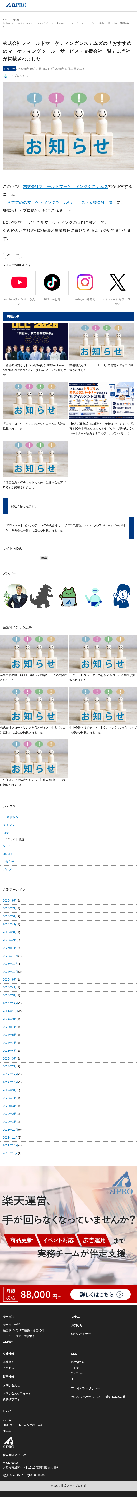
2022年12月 (12, 1074)
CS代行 (8, 1341)
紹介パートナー (81, 1333)
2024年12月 (12, 1003)
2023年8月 (11, 1034)
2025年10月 (12, 971)
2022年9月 (11, 1090)
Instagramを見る (84, 299)
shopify (7, 853)
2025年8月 (11, 979)
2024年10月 (12, 1011)
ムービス (8, 1419)
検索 (44, 558)
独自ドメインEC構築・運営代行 (23, 1330)
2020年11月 (12, 1153)
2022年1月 (11, 1121)
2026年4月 (11, 924)
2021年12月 (12, 1129)
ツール (7, 845)
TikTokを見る (52, 299)
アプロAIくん (19, 75)
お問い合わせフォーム (17, 1393)
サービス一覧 (11, 1324)
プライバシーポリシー (85, 1388)
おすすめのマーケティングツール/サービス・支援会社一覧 (60, 202)
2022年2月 (11, 1113)
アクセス (8, 1367)
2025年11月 (12, 963)
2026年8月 (11, 900)
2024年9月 (11, 1019)
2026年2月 (11, 940)
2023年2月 (11, 1066)
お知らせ (9, 68)
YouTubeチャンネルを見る (19, 302)
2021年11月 (12, 1137)
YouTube (77, 1373)
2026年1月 (11, 947)
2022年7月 (11, 1098)
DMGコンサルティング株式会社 (23, 1425)
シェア (15, 255)
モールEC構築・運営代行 (19, 1336)
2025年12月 (12, 955)
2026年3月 (11, 932)
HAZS (7, 1430)
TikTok (75, 1367)
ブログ (7, 869)
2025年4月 (11, 987)
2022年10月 (12, 1082)
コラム (75, 1316)
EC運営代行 (10, 817)
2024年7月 (11, 1026)
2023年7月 (11, 1042)
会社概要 (8, 1362)
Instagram (77, 1362)
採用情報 (8, 1376)
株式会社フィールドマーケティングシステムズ (65, 186)
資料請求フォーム (14, 1399)
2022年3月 (11, 1105)
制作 (6, 833)
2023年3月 (11, 1058)
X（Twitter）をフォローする (118, 302)
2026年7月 (11, 908)
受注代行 (8, 825)
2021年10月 (12, 1145)
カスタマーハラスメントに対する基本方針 (98, 1396)
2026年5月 (11, 916)
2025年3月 (11, 995)
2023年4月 (11, 1050)
